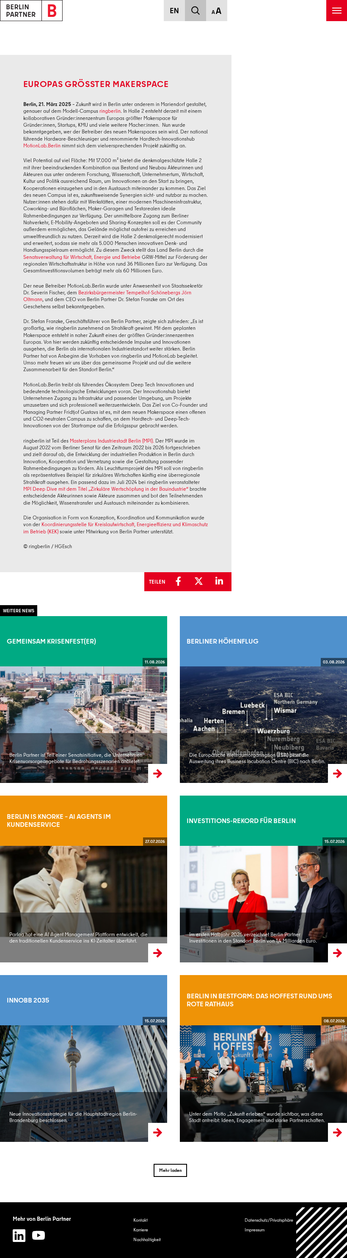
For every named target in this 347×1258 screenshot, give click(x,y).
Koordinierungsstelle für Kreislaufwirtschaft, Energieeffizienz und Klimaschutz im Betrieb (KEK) (115, 528)
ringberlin (110, 110)
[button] (180, 581)
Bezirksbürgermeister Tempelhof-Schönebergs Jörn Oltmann (107, 296)
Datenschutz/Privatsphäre (269, 1220)
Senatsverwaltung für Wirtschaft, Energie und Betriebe (81, 257)
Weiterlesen (11, 699)
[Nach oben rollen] (321, 1232)
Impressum (254, 1229)
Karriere (140, 1229)
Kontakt (140, 1220)
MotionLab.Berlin (42, 145)
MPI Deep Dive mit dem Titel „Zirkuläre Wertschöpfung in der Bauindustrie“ (105, 488)
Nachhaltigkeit (147, 1239)
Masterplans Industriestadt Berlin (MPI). (112, 440)
